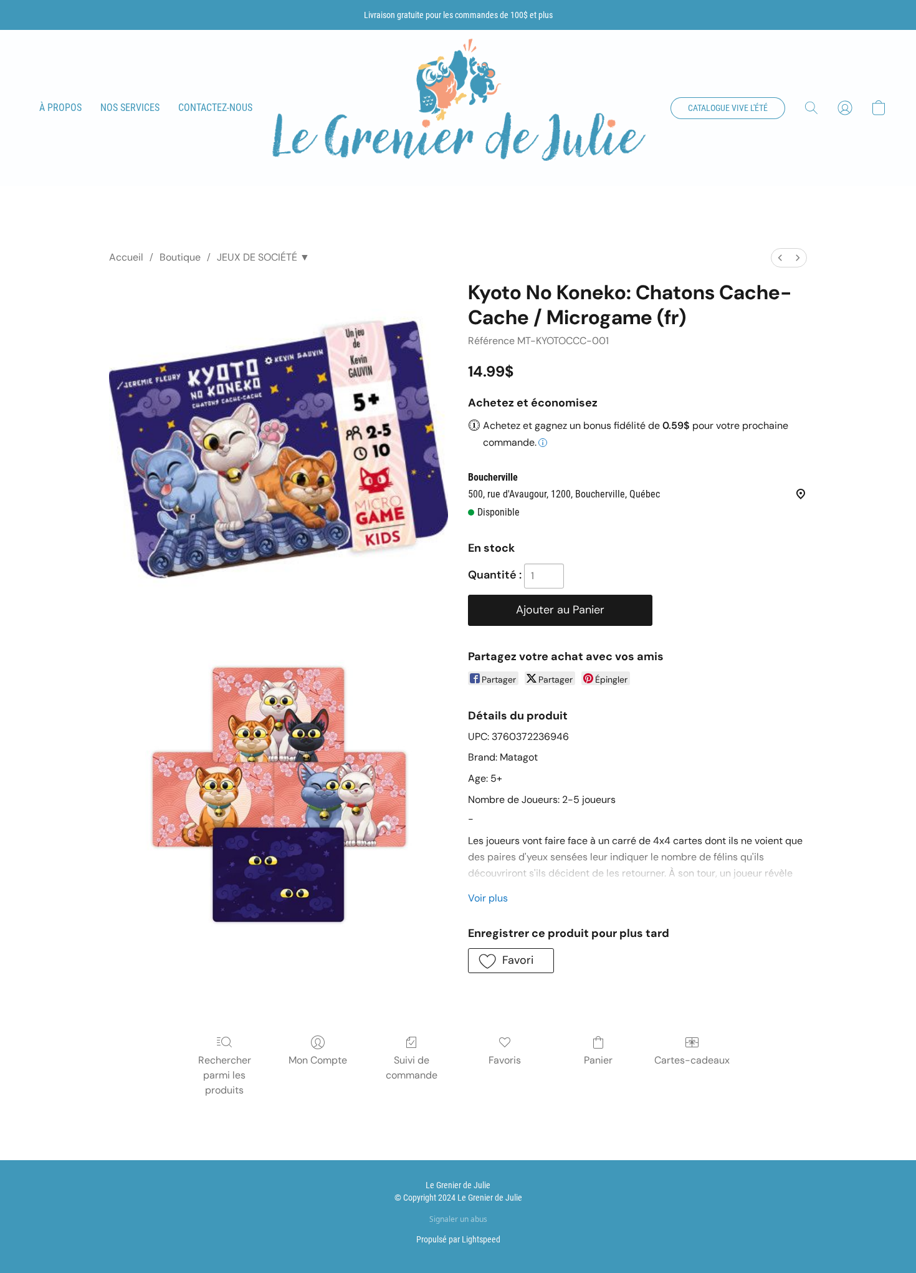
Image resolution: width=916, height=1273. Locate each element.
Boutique (180, 257)
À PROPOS (60, 107)
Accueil (126, 257)
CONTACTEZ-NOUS (215, 107)
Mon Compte (318, 1060)
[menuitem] (780, 258)
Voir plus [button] (488, 898)
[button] (458, 108)
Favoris (505, 1060)
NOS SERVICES (130, 107)
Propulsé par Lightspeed (458, 1239)
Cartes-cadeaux (692, 1060)
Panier (598, 1060)
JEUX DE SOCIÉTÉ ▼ (263, 257)
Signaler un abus (458, 1219)
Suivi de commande (411, 1068)
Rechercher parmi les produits (224, 1075)
